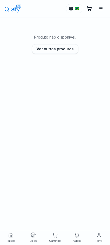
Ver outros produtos (55, 49)
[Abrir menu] (101, 8)
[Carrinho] (89, 8)
